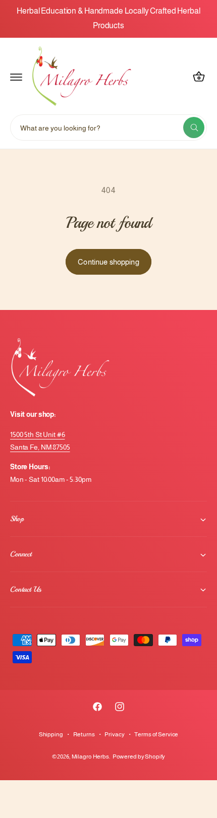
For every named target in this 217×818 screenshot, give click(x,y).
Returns (84, 734)
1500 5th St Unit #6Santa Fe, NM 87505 (40, 440)
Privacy (114, 734)
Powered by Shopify (139, 756)
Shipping (51, 734)
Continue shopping (108, 262)
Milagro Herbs (90, 756)
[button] (16, 77)
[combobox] (108, 127)
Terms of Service (156, 734)
